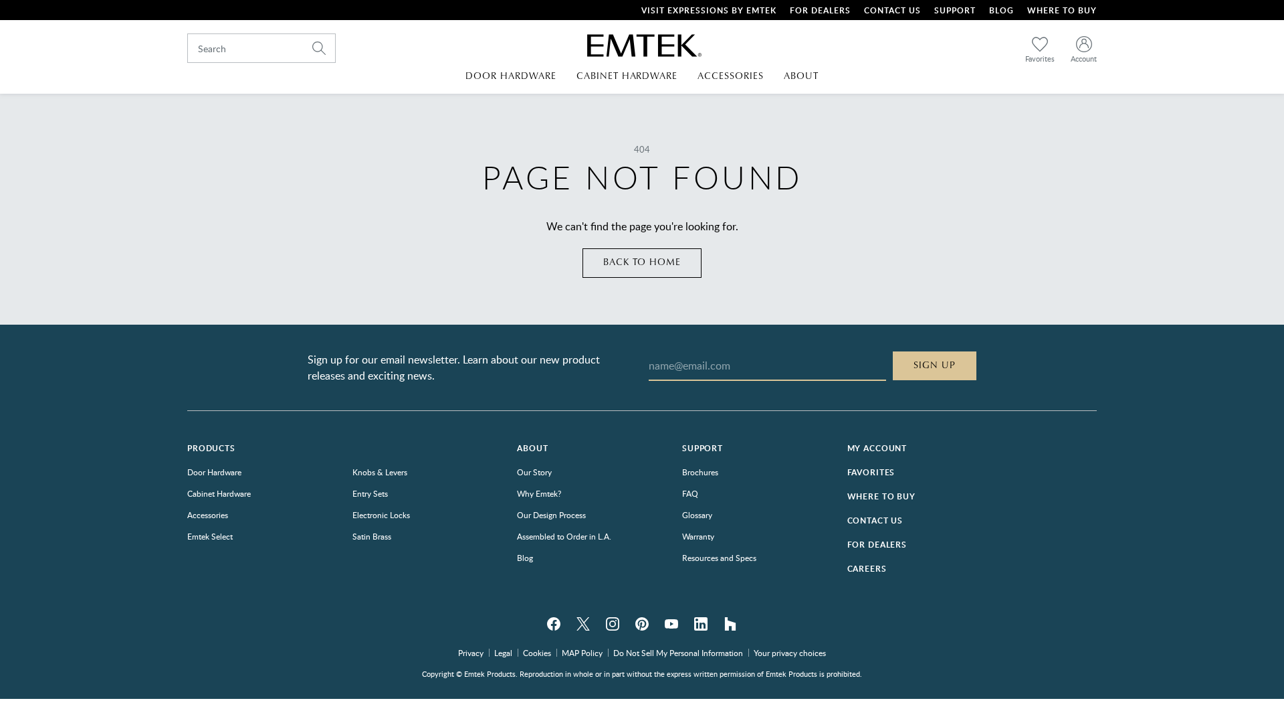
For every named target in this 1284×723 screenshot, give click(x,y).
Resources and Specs (719, 557)
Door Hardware (214, 472)
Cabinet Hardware (219, 493)
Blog (1001, 10)
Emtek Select (210, 536)
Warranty (698, 536)
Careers (867, 568)
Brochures (700, 472)
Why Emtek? (539, 493)
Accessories (207, 514)
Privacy (471, 652)
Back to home (642, 262)
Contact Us (892, 10)
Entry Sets (370, 493)
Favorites (871, 472)
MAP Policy (582, 652)
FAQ (690, 493)
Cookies (537, 652)
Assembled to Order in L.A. (564, 536)
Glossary (697, 514)
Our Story (534, 472)
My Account (877, 448)
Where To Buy (1062, 10)
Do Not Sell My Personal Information (678, 652)
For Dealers (820, 10)
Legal (503, 652)
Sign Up (935, 365)
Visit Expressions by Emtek (708, 10)
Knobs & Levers (379, 472)
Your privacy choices (790, 652)
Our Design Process (551, 514)
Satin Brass (371, 536)
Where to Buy (881, 496)
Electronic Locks (381, 514)
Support (955, 10)
